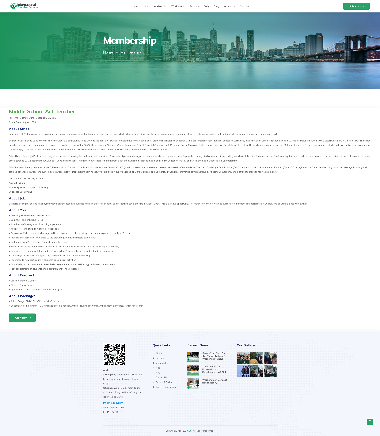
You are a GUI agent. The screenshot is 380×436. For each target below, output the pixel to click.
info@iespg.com (113, 402)
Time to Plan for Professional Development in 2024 (214, 369)
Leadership (159, 6)
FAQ (206, 6)
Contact (244, 6)
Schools (194, 6)
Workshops (178, 6)
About (158, 353)
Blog (216, 6)
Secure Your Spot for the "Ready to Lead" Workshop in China (213, 356)
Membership (161, 363)
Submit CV (355, 6)
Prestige (159, 358)
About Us (229, 6)
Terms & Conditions (165, 387)
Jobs (145, 6)
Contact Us (161, 377)
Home (134, 6)
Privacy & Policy (163, 382)
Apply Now (21, 317)
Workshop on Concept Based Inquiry (214, 381)
